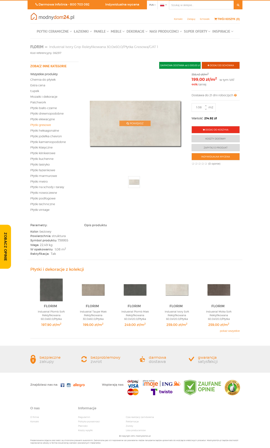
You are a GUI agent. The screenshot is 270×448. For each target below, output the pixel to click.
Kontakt (178, 19)
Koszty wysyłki (85, 430)
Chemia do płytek (43, 79)
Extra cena (37, 85)
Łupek (34, 91)
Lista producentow (136, 430)
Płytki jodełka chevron (46, 136)
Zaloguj (191, 19)
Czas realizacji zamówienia (140, 417)
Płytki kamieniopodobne (48, 142)
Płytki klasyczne (41, 147)
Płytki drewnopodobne (47, 113)
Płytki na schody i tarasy (47, 187)
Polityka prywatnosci (89, 421)
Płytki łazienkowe (42, 170)
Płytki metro (39, 181)
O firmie (34, 417)
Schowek (205, 19)
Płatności (83, 426)
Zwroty (129, 426)
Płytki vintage (39, 210)
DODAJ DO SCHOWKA (221, 65)
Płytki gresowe (40, 125)
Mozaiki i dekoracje (43, 96)
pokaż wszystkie (230, 330)
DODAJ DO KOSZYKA (216, 129)
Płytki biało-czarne (43, 108)
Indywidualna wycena (122, 4)
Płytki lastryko (40, 164)
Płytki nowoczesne (43, 192)
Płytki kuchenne (41, 159)
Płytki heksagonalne (44, 130)
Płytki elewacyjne (42, 119)
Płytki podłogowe (42, 198)
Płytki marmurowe (43, 176)
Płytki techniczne (42, 204)
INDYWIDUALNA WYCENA (215, 156)
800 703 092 (79, 4)
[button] (54, 32)
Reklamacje (132, 421)
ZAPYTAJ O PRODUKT (216, 147)
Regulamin (84, 417)
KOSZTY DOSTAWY (215, 138)
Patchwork (38, 102)
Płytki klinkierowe (42, 153)
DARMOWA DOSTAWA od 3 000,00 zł (180, 65)
